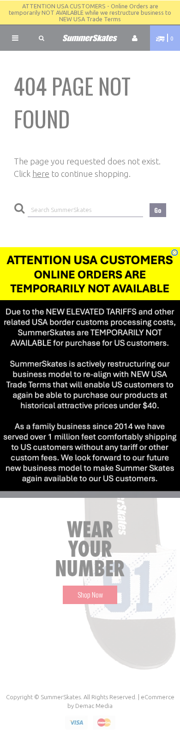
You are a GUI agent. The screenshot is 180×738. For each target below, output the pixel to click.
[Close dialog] (175, 252)
